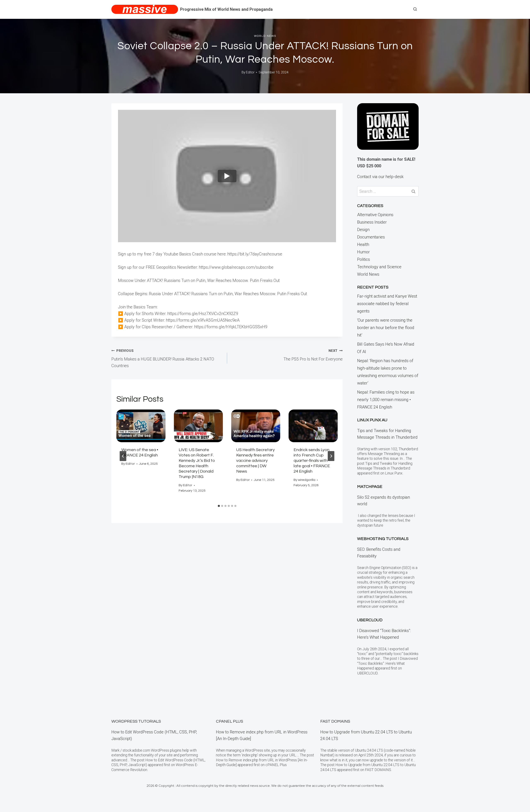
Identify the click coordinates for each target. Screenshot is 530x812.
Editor (250, 72)
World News (265, 36)
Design (363, 229)
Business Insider (372, 222)
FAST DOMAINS (335, 721)
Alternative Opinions (375, 214)
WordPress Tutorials (136, 721)
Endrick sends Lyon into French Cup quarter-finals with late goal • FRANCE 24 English (312, 460)
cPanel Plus (229, 721)
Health (363, 244)
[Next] (331, 456)
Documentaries (371, 237)
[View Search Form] (415, 9)
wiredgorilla (306, 479)
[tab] (219, 506)
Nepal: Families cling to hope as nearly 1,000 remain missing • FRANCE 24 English (385, 400)
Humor (363, 251)
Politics (363, 259)
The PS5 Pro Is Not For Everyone (313, 355)
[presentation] (140, 426)
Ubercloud (369, 620)
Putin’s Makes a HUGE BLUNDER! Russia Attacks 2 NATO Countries (162, 358)
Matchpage (369, 487)
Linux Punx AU (372, 420)
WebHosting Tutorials (382, 539)
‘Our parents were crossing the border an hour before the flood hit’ (385, 328)
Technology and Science (379, 266)
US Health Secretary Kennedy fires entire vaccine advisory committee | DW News (255, 460)
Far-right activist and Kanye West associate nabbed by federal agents (387, 304)
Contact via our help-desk (380, 176)
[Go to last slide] (123, 456)
